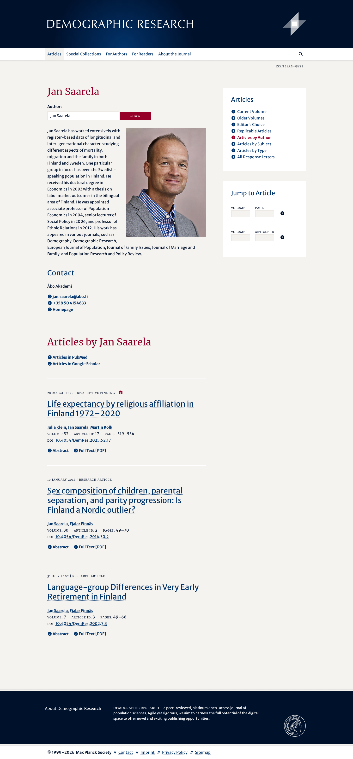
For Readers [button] (142, 54)
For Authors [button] (116, 54)
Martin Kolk (101, 427)
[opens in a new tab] (295, 725)
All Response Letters (256, 156)
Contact (125, 752)
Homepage (63, 309)
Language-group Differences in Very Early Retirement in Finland (123, 592)
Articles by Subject (254, 144)
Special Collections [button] (83, 54)
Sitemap (203, 752)
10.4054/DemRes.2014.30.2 (82, 536)
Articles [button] (54, 54)
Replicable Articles (254, 131)
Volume (238, 208)
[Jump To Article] (282, 213)
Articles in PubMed (70, 357)
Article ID (264, 232)
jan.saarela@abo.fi (70, 296)
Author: (54, 106)
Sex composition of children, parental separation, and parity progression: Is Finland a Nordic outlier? (115, 500)
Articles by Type (252, 150)
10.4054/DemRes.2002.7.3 (81, 623)
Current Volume (252, 111)
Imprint (147, 752)
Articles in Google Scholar (76, 363)
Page (259, 208)
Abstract (61, 450)
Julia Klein (56, 427)
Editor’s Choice (251, 124)
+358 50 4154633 (69, 303)
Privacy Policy (175, 752)
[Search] (301, 54)
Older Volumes (251, 118)
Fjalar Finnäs (81, 523)
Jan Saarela (78, 427)
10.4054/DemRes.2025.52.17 (83, 440)
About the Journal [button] (174, 54)
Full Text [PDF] (92, 450)
